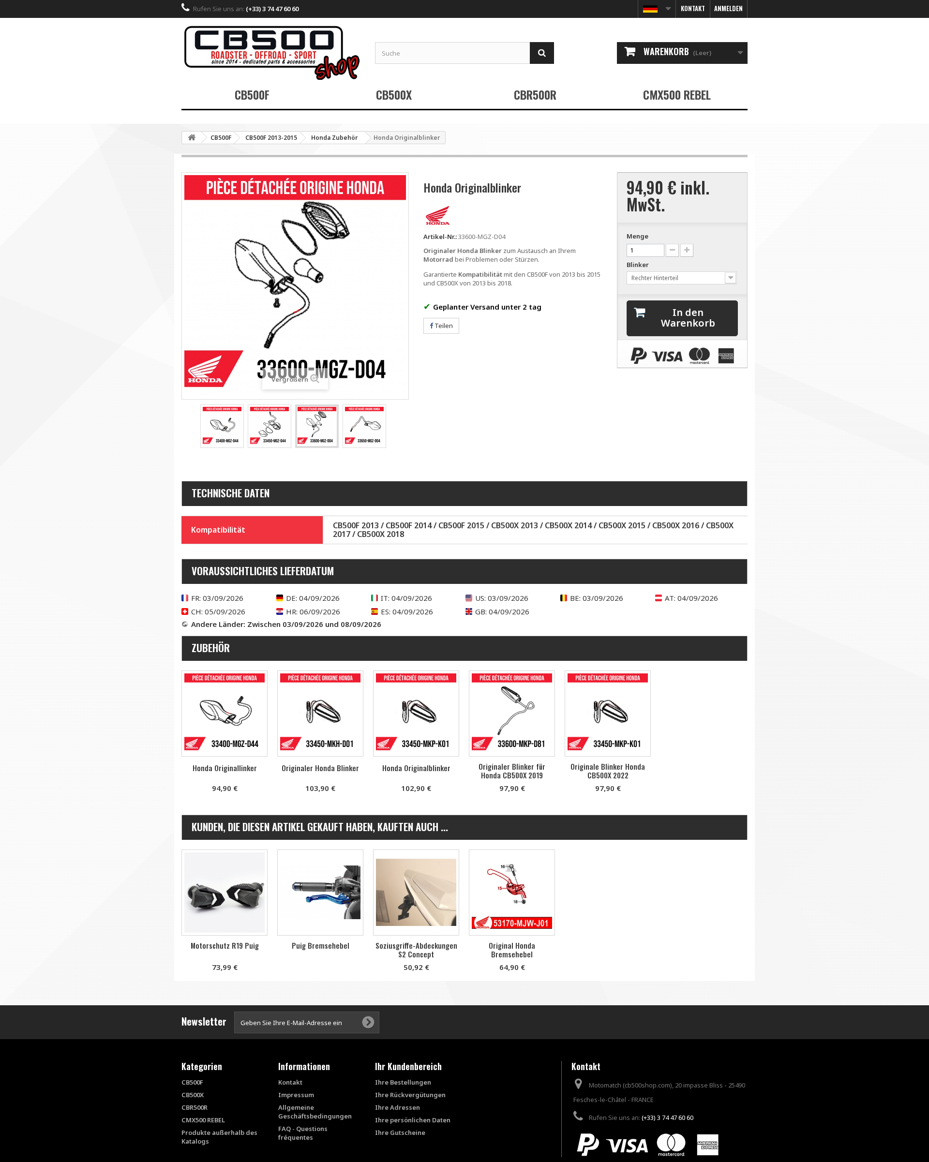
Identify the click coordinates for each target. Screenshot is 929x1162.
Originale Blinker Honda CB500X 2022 (607, 770)
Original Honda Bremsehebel (512, 949)
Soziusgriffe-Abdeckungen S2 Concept (416, 949)
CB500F (252, 94)
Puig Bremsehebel (320, 945)
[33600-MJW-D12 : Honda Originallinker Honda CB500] (224, 713)
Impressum (296, 1094)
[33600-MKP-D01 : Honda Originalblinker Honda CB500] (416, 713)
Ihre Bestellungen (403, 1082)
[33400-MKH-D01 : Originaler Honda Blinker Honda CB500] (320, 713)
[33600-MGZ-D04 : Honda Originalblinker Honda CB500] (222, 426)
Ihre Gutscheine (400, 1132)
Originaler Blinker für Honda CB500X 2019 (512, 770)
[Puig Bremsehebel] (320, 892)
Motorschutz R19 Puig (225, 945)
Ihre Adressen (397, 1107)
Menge (637, 236)
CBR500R (535, 94)
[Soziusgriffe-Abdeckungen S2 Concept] (416, 892)
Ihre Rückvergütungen (410, 1094)
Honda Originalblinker (416, 767)
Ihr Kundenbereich (408, 1066)
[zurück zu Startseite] (191, 138)
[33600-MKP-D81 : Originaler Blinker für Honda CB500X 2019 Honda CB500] (512, 713)
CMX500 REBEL (677, 94)
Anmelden (728, 8)
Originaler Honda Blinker (320, 767)
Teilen (443, 325)
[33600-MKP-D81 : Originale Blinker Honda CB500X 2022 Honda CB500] (608, 713)
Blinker (638, 264)
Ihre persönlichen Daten (412, 1120)
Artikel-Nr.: (440, 236)
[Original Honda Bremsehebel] (512, 892)
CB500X (394, 94)
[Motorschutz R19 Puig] (224, 892)
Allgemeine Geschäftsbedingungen (315, 1111)
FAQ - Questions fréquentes (303, 1133)
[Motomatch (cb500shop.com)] (270, 52)
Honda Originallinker (225, 767)
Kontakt (693, 8)
